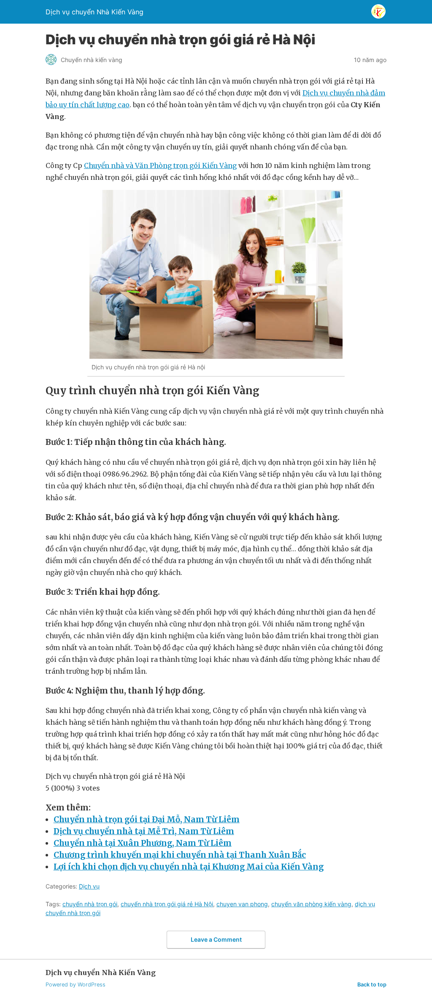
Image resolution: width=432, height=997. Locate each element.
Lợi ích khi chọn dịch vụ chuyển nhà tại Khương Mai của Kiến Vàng (189, 867)
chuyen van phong (242, 904)
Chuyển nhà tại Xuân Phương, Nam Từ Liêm (143, 843)
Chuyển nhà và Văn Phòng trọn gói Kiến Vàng (160, 165)
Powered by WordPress (75, 984)
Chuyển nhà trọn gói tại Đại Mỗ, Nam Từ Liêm (147, 819)
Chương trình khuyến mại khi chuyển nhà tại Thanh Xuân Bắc (180, 855)
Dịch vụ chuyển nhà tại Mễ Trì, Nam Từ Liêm (144, 831)
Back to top (371, 984)
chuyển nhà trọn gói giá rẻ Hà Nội (167, 904)
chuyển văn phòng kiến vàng (311, 904)
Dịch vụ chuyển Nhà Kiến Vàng (94, 12)
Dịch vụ (89, 886)
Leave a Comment (216, 939)
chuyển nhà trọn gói (89, 904)
